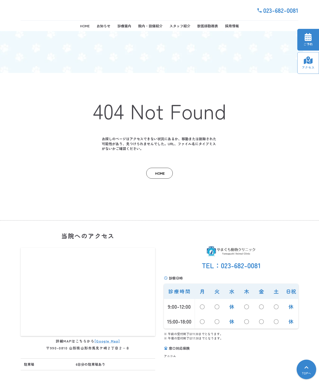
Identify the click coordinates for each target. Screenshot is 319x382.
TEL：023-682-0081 (231, 265)
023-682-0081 (280, 10)
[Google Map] (107, 341)
